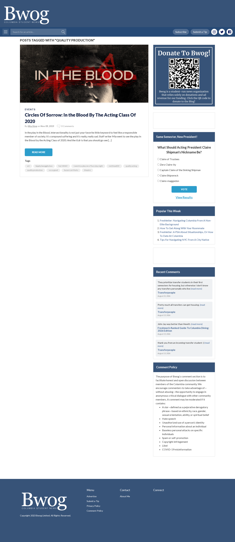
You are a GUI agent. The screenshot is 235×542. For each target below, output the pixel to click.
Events (30, 109)
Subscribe (180, 31)
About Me (125, 496)
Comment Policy (95, 510)
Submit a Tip (200, 31)
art (28, 166)
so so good (53, 170)
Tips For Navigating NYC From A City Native (184, 239)
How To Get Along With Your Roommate (182, 228)
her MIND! (63, 166)
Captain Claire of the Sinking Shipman (180, 169)
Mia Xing (32, 126)
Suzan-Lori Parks (71, 170)
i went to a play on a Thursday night (88, 166)
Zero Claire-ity (168, 164)
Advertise (92, 496)
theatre (87, 170)
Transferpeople (166, 292)
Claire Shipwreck (169, 175)
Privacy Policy (93, 506)
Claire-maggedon (169, 180)
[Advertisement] (184, 121)
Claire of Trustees (169, 159)
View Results (184, 197)
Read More (38, 152)
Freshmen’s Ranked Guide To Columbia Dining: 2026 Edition (183, 329)
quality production (35, 170)
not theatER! (114, 166)
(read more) (196, 288)
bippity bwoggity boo (44, 166)
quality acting (131, 166)
